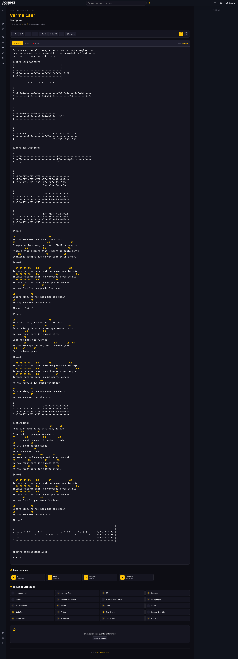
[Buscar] (150, 3)
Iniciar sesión (101, 638)
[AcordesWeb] (12, 3)
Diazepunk (20, 10)
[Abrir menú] (215, 3)
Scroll (44, 34)
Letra (27, 43)
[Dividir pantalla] (3, 63)
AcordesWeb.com (102, 652)
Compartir (71, 34)
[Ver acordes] (3, 58)
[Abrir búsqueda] (221, 3)
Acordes (18, 43)
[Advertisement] (216, 53)
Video (37, 43)
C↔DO (54, 34)
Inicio (12, 10)
